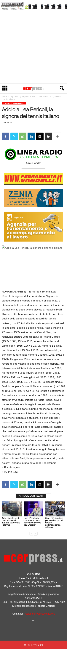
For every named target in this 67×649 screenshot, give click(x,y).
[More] (57, 136)
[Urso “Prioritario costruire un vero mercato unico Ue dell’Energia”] (34, 508)
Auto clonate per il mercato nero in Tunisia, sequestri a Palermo (11, 521)
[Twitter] (14, 136)
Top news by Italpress (19, 96)
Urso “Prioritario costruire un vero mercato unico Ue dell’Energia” (32, 521)
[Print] (48, 136)
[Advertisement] (33, 47)
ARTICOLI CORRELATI (31, 495)
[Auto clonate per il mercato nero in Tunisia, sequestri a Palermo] (12, 508)
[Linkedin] (31, 136)
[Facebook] (5, 136)
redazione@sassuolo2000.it (40, 613)
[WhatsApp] (22, 136)
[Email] (40, 136)
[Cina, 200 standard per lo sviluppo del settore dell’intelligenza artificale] (55, 508)
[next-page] (36, 534)
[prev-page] (31, 534)
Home (4, 96)
